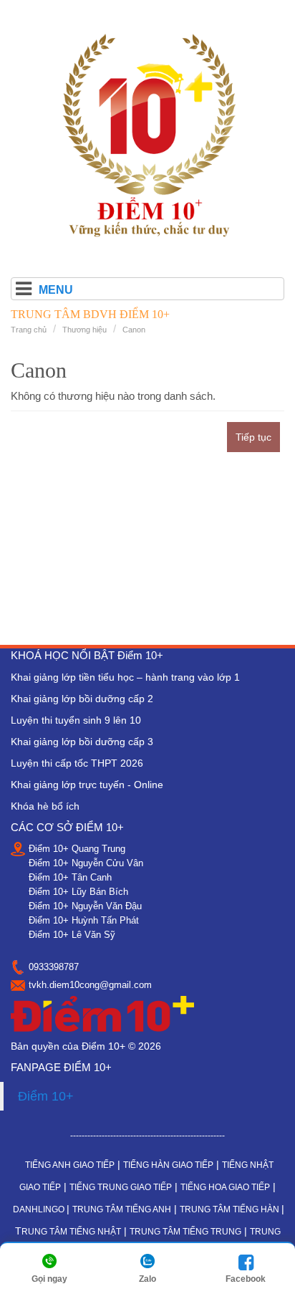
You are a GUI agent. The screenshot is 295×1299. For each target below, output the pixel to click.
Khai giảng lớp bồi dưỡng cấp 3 (82, 741)
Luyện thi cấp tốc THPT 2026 (77, 763)
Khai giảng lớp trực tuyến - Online (87, 784)
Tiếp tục (253, 437)
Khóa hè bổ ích (45, 806)
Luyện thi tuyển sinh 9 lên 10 (76, 720)
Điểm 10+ (46, 1096)
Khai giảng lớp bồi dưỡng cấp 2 (82, 698)
